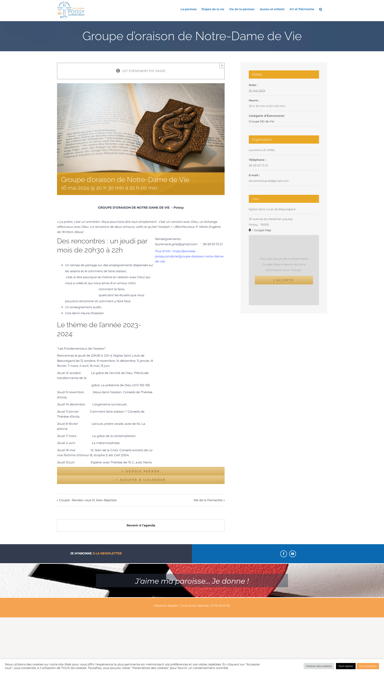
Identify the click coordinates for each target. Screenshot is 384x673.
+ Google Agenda (141, 471)
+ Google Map (261, 230)
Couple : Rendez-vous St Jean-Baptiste (88, 500)
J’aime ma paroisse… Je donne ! (192, 581)
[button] (320, 9)
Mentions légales (166, 605)
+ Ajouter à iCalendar (141, 480)
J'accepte (284, 280)
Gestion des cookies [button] (319, 666)
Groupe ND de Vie (261, 121)
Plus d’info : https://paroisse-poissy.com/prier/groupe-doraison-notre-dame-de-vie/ (189, 256)
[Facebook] (283, 553)
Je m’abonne (96, 553)
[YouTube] (292, 553)
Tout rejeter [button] (345, 666)
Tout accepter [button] (368, 666)
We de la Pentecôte (208, 500)
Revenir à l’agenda (141, 525)
